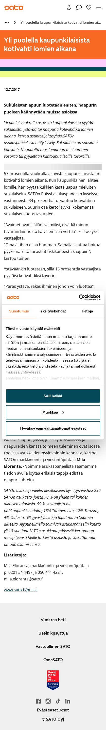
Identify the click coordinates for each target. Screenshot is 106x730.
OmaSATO (53, 659)
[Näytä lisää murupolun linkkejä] (7, 22)
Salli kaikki (53, 396)
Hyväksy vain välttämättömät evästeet (53, 428)
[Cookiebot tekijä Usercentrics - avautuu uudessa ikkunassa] (78, 297)
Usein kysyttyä (53, 633)
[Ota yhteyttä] (79, 7)
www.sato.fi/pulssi (20, 590)
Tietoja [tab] (87, 311)
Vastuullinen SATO (53, 646)
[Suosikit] (89, 7)
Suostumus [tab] (19, 311)
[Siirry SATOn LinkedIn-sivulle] (68, 701)
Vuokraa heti (53, 619)
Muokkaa (50, 412)
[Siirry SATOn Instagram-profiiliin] (48, 701)
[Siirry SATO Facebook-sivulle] (38, 701)
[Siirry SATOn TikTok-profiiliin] (58, 701)
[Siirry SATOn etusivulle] (13, 7)
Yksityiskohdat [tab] (53, 311)
